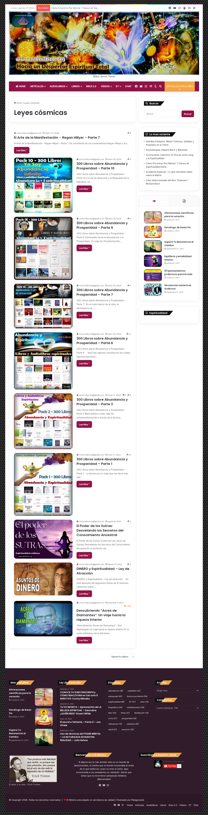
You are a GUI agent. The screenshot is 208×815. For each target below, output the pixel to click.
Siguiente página (119, 656)
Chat (128, 86)
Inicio (19, 103)
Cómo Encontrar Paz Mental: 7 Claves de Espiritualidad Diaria (82, 8)
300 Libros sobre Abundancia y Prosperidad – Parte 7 (102, 292)
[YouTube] (104, 785)
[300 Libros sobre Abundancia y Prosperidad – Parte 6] (43, 360)
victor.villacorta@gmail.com (28, 133)
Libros (76, 86)
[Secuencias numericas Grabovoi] (153, 290)
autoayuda (115, 696)
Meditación (141, 713)
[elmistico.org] (104, 43)
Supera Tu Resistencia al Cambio (17, 733)
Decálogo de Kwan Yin (177, 227)
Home (22, 86)
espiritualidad (116, 702)
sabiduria (133, 724)
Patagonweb (137, 800)
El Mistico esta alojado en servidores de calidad (91, 800)
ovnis (112, 718)
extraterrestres (135, 707)
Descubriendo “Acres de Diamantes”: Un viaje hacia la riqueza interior (101, 615)
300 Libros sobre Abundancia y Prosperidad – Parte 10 (102, 166)
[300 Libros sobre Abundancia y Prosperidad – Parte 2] (43, 421)
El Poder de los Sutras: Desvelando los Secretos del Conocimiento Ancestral (100, 530)
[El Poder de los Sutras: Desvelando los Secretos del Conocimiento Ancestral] (43, 539)
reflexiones (115, 724)
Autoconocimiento (137, 696)
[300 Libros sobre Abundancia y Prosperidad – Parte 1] (43, 484)
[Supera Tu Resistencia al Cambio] (153, 246)
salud (112, 729)
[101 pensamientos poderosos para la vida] (153, 275)
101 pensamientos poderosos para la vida (178, 272)
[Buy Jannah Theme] (104, 76)
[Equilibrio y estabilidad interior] (153, 261)
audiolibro (134, 691)
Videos (105, 86)
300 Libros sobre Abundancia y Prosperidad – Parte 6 (102, 340)
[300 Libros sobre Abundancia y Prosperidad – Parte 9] (43, 248)
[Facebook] (100, 785)
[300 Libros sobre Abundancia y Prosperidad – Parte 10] (43, 185)
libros (125, 713)
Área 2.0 (91, 86)
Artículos (36, 86)
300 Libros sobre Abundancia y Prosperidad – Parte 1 (102, 461)
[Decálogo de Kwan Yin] (153, 232)
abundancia (115, 691)
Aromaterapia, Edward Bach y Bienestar (167, 150)
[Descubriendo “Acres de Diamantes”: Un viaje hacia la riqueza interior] (43, 618)
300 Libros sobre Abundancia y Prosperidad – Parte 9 (102, 225)
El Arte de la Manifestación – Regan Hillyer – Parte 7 (57, 137)
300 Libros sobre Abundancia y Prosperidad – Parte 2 (102, 401)
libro (112, 713)
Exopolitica (115, 707)
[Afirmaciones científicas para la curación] (153, 217)
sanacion (128, 729)
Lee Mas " (21, 150)
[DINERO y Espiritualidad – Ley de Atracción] (43, 579)
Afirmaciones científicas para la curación (179, 214)
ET (117, 86)
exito (144, 702)
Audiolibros (57, 86)
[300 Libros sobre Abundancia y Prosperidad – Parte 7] (43, 306)
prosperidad (129, 718)
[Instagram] (108, 785)
